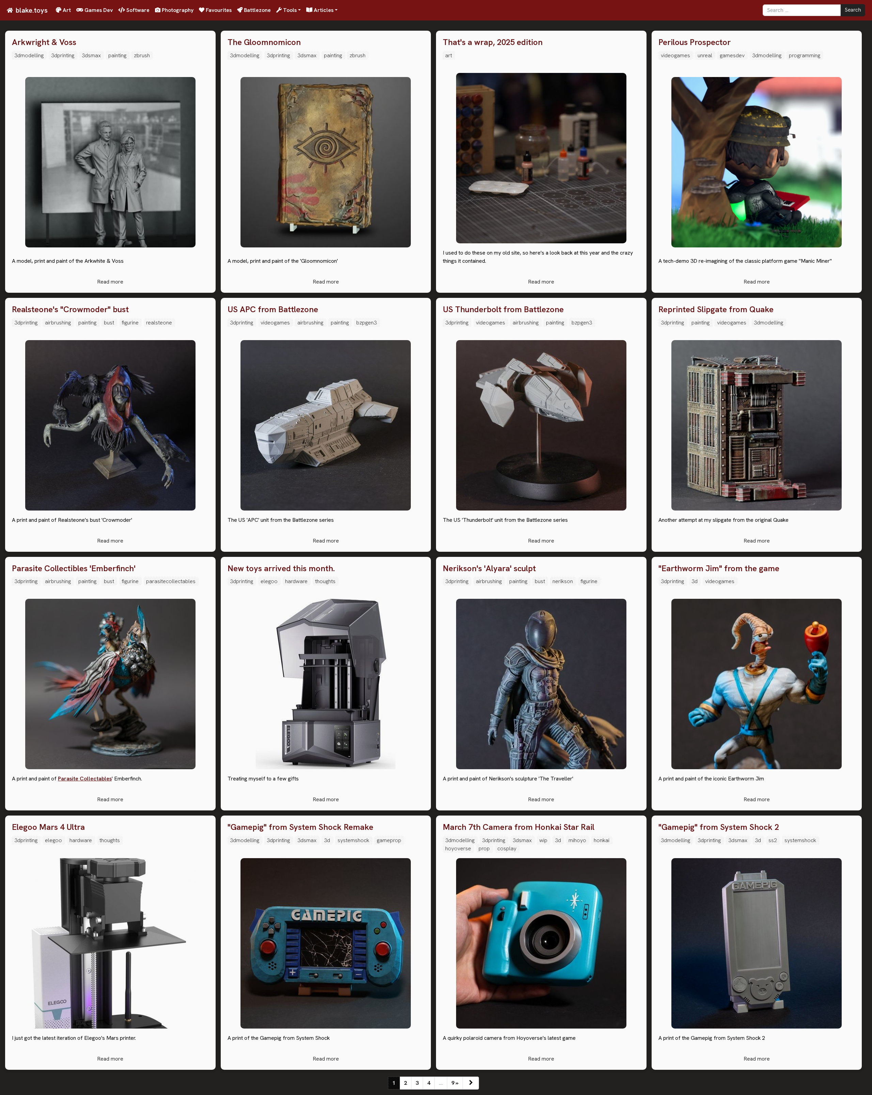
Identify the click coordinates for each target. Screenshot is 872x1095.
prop (484, 848)
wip (543, 840)
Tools (289, 10)
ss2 (772, 840)
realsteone (159, 322)
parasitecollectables (171, 581)
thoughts (325, 581)
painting (117, 55)
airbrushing (58, 322)
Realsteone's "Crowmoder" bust (70, 310)
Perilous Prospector (694, 42)
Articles (322, 10)
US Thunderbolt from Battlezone (503, 310)
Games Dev (98, 10)
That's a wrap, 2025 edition (493, 42)
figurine (130, 322)
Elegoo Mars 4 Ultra (48, 827)
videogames (675, 55)
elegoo (269, 581)
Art (66, 10)
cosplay (506, 848)
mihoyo (577, 840)
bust (109, 322)
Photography (176, 10)
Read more (110, 281)
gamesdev (732, 55)
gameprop (389, 840)
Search (853, 10)
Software (137, 10)
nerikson (562, 581)
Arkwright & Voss (44, 42)
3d (694, 581)
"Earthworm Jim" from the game (718, 569)
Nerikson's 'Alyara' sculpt (489, 569)
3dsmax (91, 55)
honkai (601, 840)
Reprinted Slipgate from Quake (716, 310)
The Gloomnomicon (264, 42)
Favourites (218, 10)
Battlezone (257, 10)
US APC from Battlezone (273, 310)
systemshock (353, 840)
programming (804, 55)
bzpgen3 (366, 322)
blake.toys (32, 10)
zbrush (142, 55)
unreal (705, 55)
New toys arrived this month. (281, 569)
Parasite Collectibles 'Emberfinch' (74, 569)
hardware (296, 581)
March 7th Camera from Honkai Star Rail (518, 827)
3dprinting (62, 55)
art (448, 55)
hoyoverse (458, 848)
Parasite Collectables (85, 778)
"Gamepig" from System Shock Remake (300, 827)
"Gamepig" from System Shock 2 (718, 827)
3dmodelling (29, 55)
